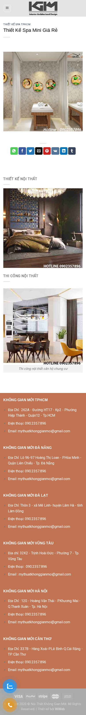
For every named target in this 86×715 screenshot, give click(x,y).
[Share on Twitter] (30, 151)
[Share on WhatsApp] (14, 151)
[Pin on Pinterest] (47, 151)
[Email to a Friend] (39, 151)
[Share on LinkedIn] (63, 151)
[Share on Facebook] (22, 151)
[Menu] (7, 8)
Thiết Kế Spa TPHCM (16, 24)
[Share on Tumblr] (72, 151)
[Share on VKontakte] (55, 151)
